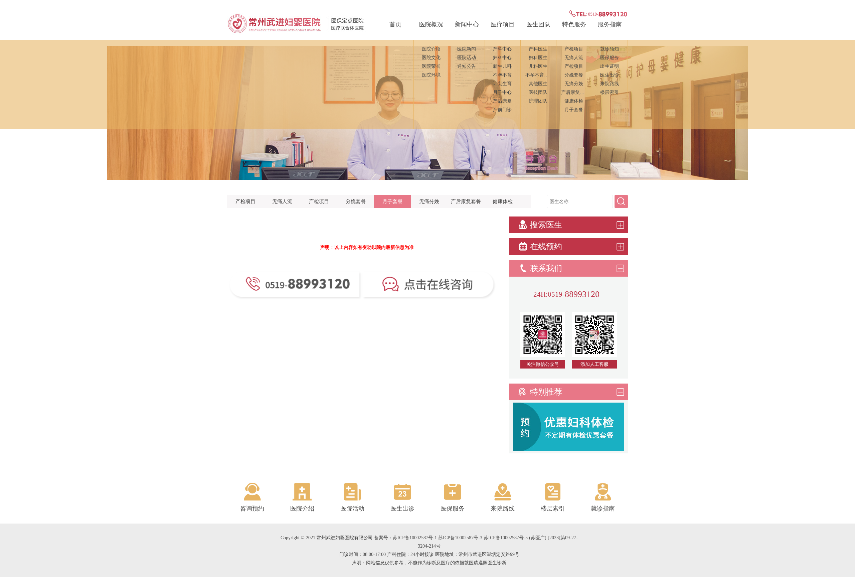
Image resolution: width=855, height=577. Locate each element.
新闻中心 (467, 24)
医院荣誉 (431, 66)
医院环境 (431, 75)
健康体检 (573, 101)
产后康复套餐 (575, 92)
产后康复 (502, 101)
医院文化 (431, 57)
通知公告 (466, 66)
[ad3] (568, 449)
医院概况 (431, 24)
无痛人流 (573, 57)
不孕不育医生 (539, 75)
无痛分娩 (573, 83)
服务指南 (610, 24)
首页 (395, 24)
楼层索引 (609, 92)
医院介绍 (431, 48)
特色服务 (574, 24)
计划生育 (502, 83)
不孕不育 (502, 75)
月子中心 (502, 92)
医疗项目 (503, 24)
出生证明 (609, 66)
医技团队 (538, 92)
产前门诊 (502, 109)
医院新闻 (466, 48)
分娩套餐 (573, 75)
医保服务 (609, 57)
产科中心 (502, 48)
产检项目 (573, 48)
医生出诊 (609, 75)
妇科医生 (538, 57)
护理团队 (538, 101)
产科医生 (538, 48)
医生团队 (538, 24)
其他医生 (538, 83)
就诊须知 (609, 48)
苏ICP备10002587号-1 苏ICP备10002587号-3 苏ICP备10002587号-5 (460, 537)
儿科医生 (538, 66)
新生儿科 (502, 66)
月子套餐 (573, 109)
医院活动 (466, 57)
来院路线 (609, 83)
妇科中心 (502, 57)
